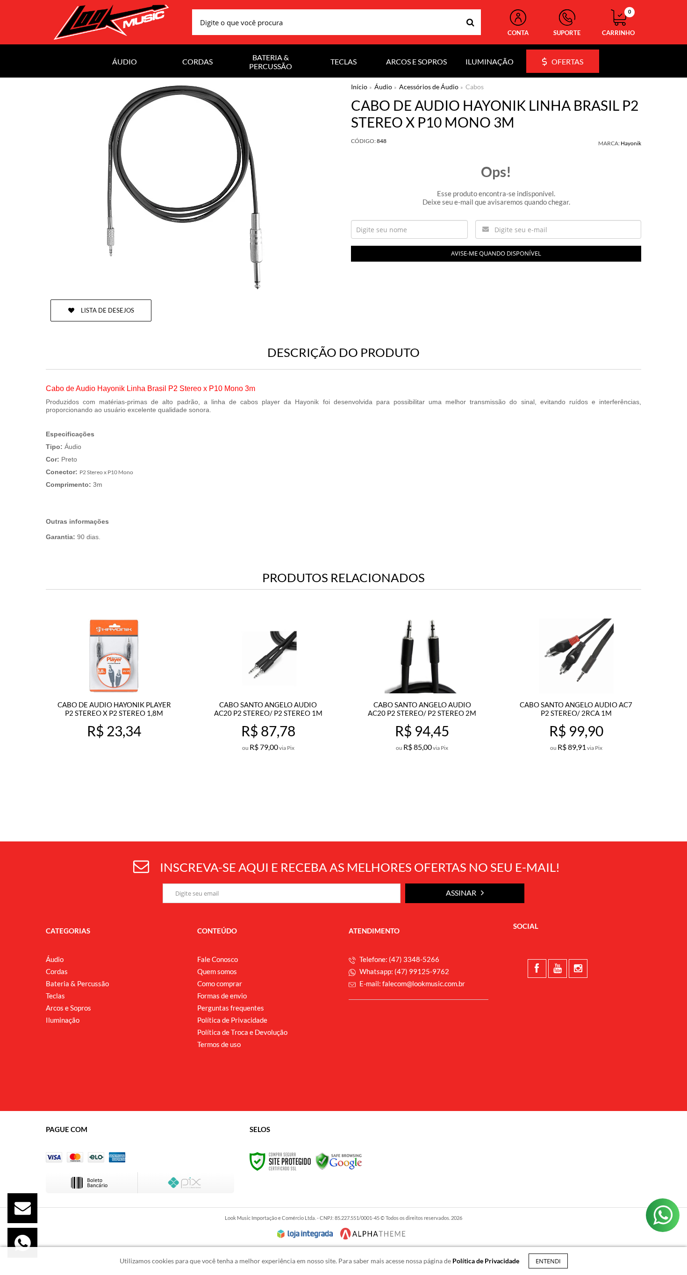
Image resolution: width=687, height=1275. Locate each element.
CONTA (518, 32)
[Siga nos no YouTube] (557, 968)
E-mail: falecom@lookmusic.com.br (411, 983)
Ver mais (134, 788)
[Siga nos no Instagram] (578, 968)
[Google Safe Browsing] (338, 1160)
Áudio (383, 87)
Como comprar (219, 983)
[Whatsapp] (22, 1243)
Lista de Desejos (106, 310)
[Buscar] (470, 22)
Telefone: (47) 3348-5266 (398, 959)
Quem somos (217, 971)
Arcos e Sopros (68, 1008)
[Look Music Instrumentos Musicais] (111, 22)
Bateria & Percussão (77, 983)
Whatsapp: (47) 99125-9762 (403, 971)
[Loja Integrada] (305, 1234)
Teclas (55, 995)
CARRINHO (618, 22)
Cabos (474, 87)
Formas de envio (222, 995)
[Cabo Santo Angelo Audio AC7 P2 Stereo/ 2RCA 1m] (576, 708)
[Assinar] (464, 893)
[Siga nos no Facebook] (537, 968)
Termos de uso (219, 1044)
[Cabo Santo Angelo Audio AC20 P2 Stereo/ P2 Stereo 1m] (268, 708)
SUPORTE (566, 32)
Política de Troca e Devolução (242, 1032)
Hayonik (631, 143)
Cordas (57, 971)
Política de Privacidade (232, 1020)
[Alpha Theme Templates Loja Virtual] (373, 1233)
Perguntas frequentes (230, 1008)
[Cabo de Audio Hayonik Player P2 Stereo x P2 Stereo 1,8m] (114, 708)
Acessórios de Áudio (428, 87)
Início (359, 87)
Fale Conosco (217, 959)
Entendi (548, 1261)
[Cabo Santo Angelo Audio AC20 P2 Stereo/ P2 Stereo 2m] (422, 708)
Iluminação (62, 1020)
